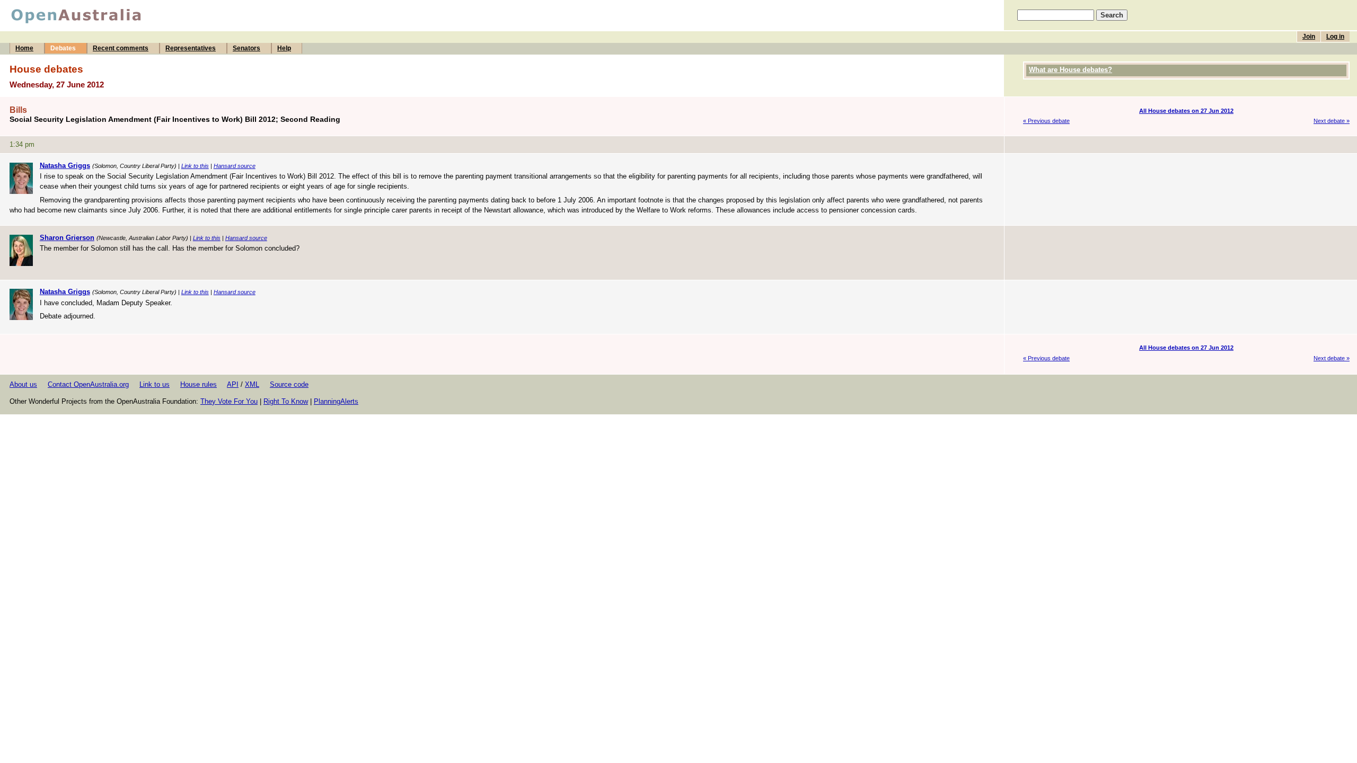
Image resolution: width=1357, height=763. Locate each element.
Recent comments (120, 48)
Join (1308, 36)
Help (284, 48)
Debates (63, 48)
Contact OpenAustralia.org (88, 384)
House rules (198, 384)
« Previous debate (1046, 121)
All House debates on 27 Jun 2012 (1186, 111)
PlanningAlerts (336, 401)
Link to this (195, 166)
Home (24, 48)
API (233, 384)
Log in (1335, 36)
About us (23, 384)
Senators (246, 48)
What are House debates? (1070, 70)
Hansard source (234, 166)
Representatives (190, 48)
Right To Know (285, 401)
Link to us (154, 384)
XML (252, 384)
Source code (289, 384)
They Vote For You (229, 401)
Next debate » (1332, 121)
